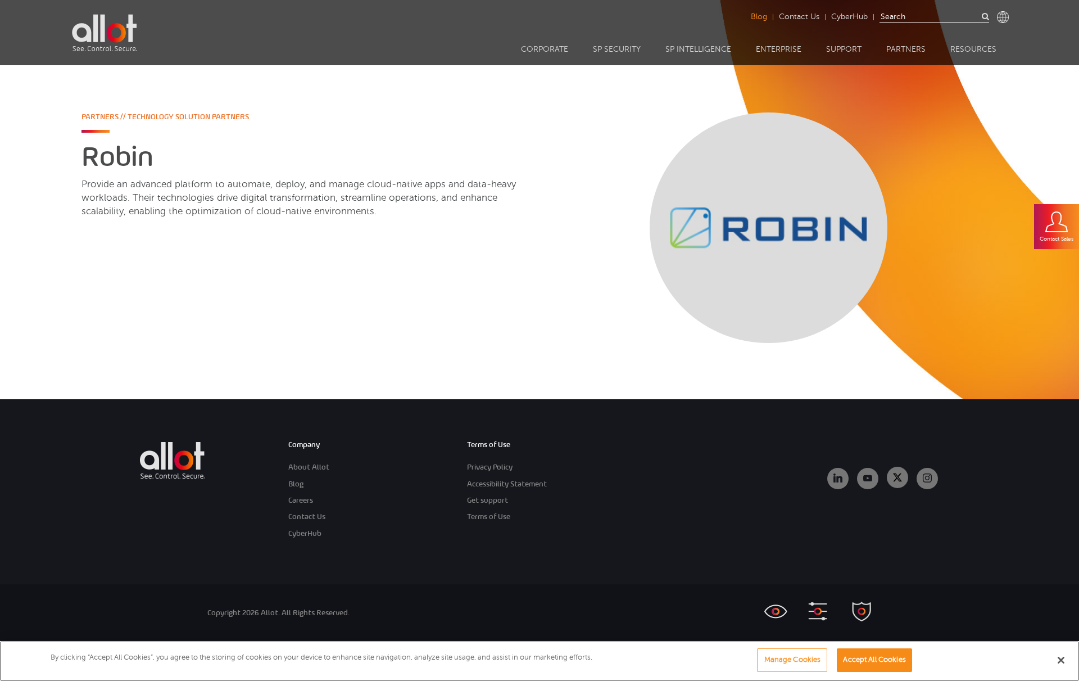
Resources (973, 49)
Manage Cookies (792, 660)
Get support (487, 500)
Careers (300, 500)
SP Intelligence (698, 49)
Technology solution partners (188, 116)
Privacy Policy (490, 467)
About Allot (308, 467)
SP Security (617, 49)
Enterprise (778, 49)
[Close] (1061, 660)
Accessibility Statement (507, 484)
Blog (759, 17)
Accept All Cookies (874, 660)
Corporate (544, 49)
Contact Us (799, 17)
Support (844, 49)
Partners (906, 49)
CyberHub (849, 17)
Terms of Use (488, 516)
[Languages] (1003, 17)
